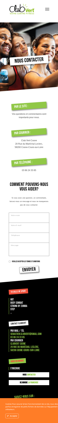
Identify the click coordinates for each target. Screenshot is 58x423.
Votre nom (15, 215)
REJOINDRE (29, 382)
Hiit (12, 299)
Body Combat (16, 303)
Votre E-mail (16, 225)
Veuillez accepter (26, 261)
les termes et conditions (32, 261)
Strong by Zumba (18, 306)
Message (14, 245)
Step (12, 309)
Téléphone (15, 235)
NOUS (29, 374)
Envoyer (29, 269)
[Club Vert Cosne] (25, 9)
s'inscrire (15, 368)
